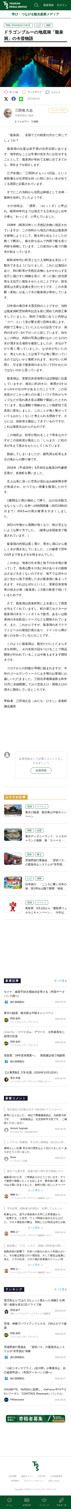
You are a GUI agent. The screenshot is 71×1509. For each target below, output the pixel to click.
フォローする (58, 110)
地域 (29, 806)
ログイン (62, 5)
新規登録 (48, 5)
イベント (41, 806)
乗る (39, 854)
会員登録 (41, 770)
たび (38, 25)
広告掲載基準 (56, 1476)
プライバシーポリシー (33, 1481)
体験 (48, 25)
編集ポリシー (27, 1476)
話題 (39, 830)
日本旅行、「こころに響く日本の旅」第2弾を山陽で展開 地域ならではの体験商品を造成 (46, 888)
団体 (29, 854)
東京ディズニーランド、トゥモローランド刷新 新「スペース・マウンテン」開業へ (46, 840)
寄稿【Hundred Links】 (18, 25)
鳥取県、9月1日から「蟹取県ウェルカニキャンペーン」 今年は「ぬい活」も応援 (46, 912)
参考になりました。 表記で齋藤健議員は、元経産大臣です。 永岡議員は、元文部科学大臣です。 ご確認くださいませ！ (35, 1119)
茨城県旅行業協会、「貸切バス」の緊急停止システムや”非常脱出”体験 (46, 864)
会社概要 (13, 1476)
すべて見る (60, 980)
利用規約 (15, 1481)
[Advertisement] (35, 729)
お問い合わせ (54, 1481)
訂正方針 (42, 1476)
